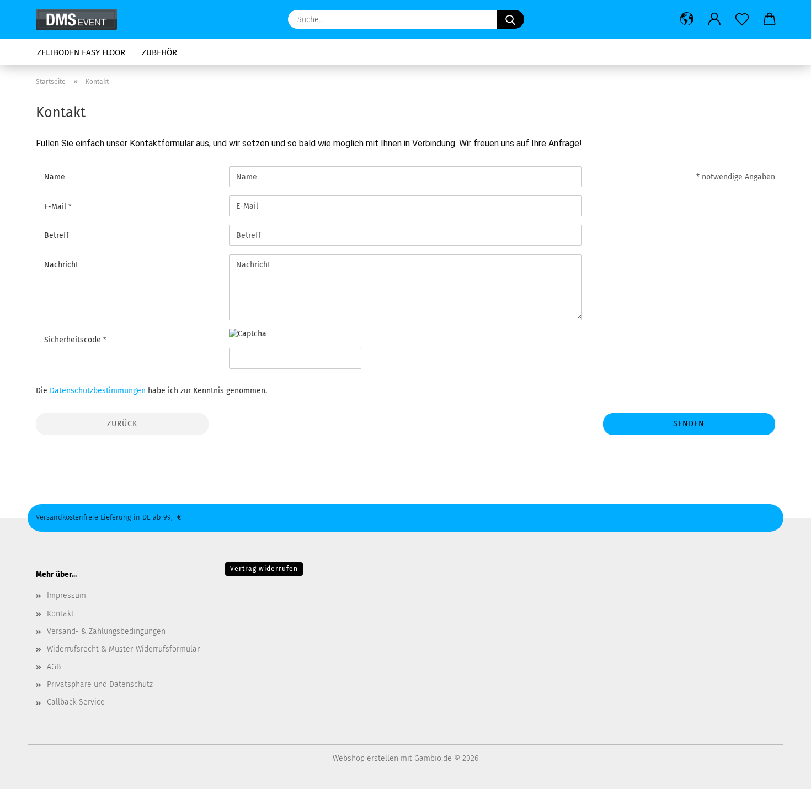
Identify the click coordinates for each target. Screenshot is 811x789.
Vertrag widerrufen (264, 569)
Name (54, 177)
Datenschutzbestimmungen (98, 390)
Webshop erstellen (365, 758)
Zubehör (159, 52)
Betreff (56, 235)
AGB (54, 666)
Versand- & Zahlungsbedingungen (106, 631)
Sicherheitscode (73, 340)
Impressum (66, 595)
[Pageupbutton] (780, 772)
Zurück (122, 423)
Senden (689, 423)
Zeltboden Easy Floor (81, 52)
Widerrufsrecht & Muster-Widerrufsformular (123, 649)
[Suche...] (510, 19)
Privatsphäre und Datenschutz (100, 684)
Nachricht (61, 264)
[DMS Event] (80, 19)
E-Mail (56, 206)
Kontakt (60, 613)
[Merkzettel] (742, 19)
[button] (687, 19)
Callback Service (76, 702)
